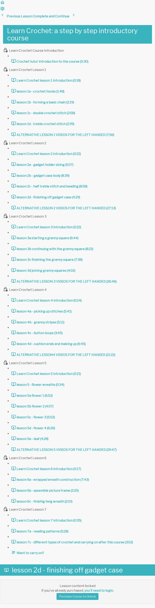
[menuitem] (2, 10)
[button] (2, 4)
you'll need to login (98, 590)
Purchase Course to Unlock (77, 596)
